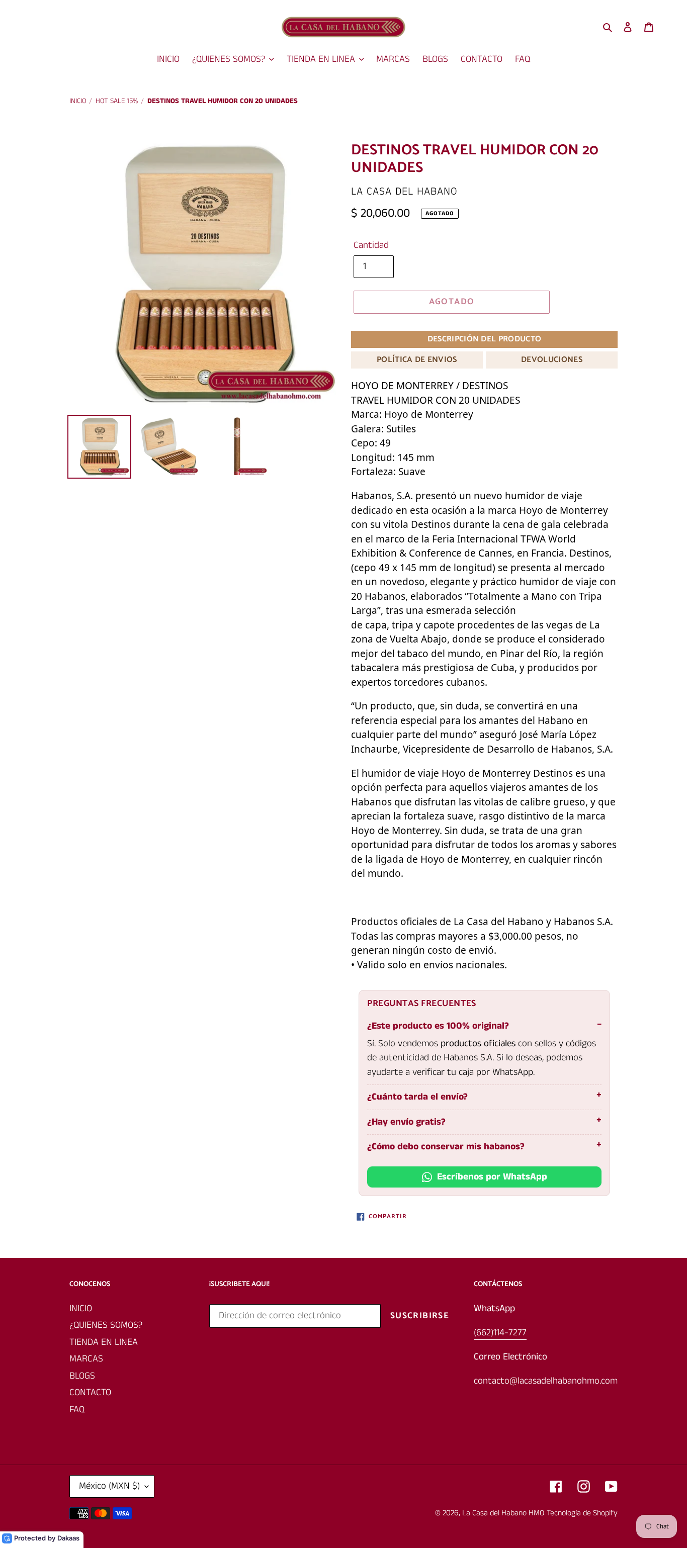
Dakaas (68, 1538)
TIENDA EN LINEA (103, 1342)
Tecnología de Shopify (582, 1513)
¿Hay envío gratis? (406, 1122)
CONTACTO (90, 1392)
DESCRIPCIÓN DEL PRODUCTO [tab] (484, 339)
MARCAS (86, 1358)
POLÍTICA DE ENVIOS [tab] (417, 360)
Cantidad (371, 245)
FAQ (76, 1409)
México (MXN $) (109, 1486)
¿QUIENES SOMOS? (105, 1325)
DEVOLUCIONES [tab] (551, 360)
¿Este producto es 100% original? (438, 1026)
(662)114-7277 (500, 1332)
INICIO (80, 1308)
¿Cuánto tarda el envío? (417, 1097)
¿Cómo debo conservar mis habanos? (446, 1146)
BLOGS (82, 1376)
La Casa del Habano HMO (503, 1513)
